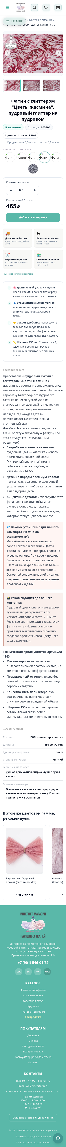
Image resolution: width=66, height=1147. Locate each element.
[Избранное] (46, 7)
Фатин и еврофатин (33, 990)
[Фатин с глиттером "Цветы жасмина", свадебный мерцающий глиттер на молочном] (10, 157)
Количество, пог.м (17, 182)
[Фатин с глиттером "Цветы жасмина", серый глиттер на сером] (33, 169)
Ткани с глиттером (33, 1011)
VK (37, 971)
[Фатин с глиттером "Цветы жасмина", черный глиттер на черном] (21, 157)
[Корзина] (58, 7)
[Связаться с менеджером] (58, 1138)
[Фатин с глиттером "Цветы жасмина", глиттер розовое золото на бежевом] (56, 157)
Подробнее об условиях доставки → (19, 274)
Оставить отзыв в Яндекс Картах (33, 1117)
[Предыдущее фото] (7, 53)
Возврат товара (33, 1051)
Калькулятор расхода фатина (33, 1057)
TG (28, 971)
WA (19, 971)
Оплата (33, 1040)
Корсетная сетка (33, 1001)
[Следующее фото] (58, 53)
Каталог (17, 21)
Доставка (33, 1035)
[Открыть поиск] (34, 7)
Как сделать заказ (33, 1046)
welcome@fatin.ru (37, 1086)
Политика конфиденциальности (33, 1136)
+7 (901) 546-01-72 (33, 962)
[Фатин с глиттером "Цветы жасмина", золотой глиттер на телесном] (33, 157)
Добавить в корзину (33, 217)
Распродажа (33, 1017)
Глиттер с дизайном (41, 20)
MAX (47, 971)
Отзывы (33, 1062)
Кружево (32, 1006)
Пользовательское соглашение (33, 1142)
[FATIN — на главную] (20, 7)
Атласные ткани (33, 995)
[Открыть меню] (7, 7)
